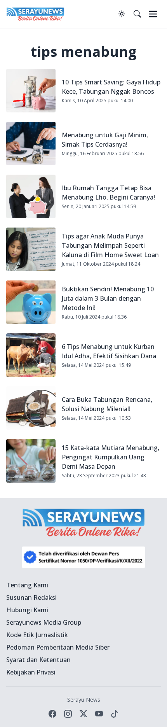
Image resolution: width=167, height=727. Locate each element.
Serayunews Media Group (43, 622)
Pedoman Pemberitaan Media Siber (58, 647)
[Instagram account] (68, 714)
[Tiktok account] (114, 714)
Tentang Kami (27, 585)
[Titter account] (83, 714)
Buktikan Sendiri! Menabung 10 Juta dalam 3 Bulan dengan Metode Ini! (108, 298)
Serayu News (83, 699)
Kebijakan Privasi (31, 672)
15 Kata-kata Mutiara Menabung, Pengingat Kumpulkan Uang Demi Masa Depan (110, 457)
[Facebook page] (52, 714)
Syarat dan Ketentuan (38, 659)
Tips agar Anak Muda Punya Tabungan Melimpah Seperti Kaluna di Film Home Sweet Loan (110, 245)
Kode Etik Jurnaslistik (37, 635)
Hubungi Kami (27, 610)
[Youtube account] (99, 714)
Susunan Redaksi (31, 597)
